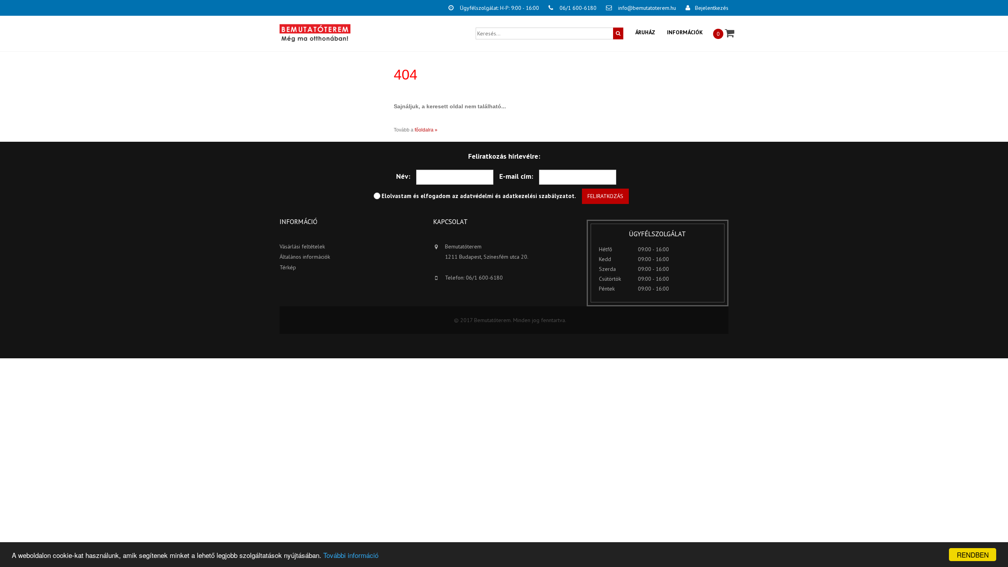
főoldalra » (426, 130)
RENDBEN (973, 555)
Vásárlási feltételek (302, 246)
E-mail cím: (516, 176)
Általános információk (305, 256)
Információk (685, 32)
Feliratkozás (605, 196)
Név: (403, 176)
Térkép (288, 267)
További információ (350, 555)
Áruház (645, 32)
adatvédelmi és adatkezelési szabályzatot (517, 196)
